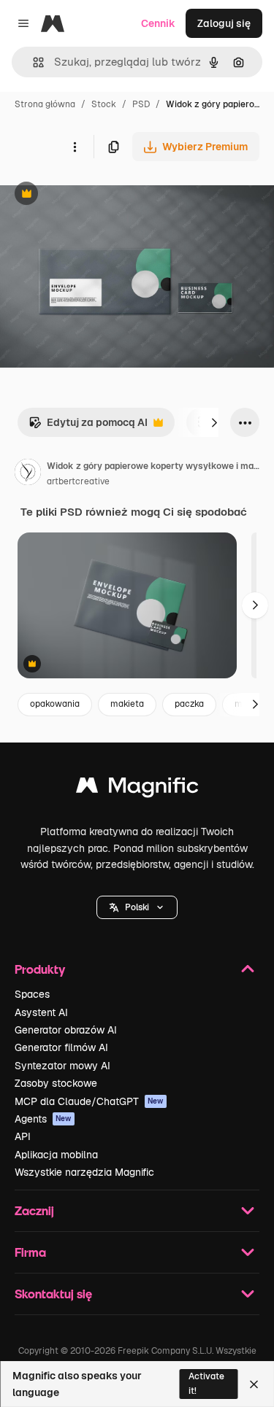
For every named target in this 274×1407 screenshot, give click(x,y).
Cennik (158, 23)
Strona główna (45, 104)
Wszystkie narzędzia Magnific (84, 1172)
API (23, 1136)
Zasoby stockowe (56, 1083)
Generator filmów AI (61, 1047)
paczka (189, 704)
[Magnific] (137, 789)
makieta (127, 704)
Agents (43, 1118)
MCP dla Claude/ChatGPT (89, 1101)
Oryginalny (101, 195)
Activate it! (206, 1383)
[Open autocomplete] (32, 62)
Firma (30, 1252)
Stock (103, 104)
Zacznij (34, 1210)
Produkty (40, 969)
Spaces (32, 994)
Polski (137, 907)
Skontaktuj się (53, 1293)
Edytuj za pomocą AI (88, 426)
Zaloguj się (224, 23)
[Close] (254, 1384)
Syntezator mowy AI (62, 1065)
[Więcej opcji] (74, 146)
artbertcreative (78, 481)
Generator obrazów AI (66, 1029)
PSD (141, 104)
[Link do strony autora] (28, 474)
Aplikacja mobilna (56, 1154)
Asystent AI (41, 1012)
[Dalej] (214, 422)
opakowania (55, 704)
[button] (137, 907)
